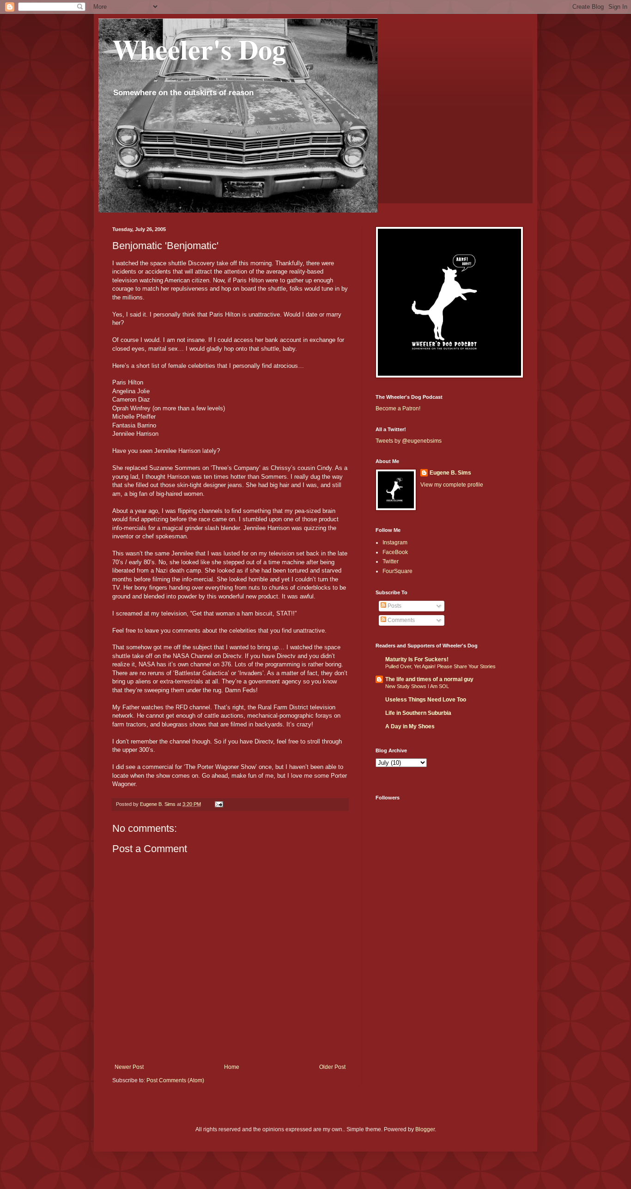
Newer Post (129, 1067)
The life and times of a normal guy (429, 679)
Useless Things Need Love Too (425, 699)
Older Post (332, 1067)
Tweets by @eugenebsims (409, 441)
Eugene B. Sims (450, 473)
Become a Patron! (398, 408)
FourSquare (397, 571)
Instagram (394, 542)
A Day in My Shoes (410, 726)
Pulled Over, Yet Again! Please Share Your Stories (440, 666)
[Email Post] (218, 804)
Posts (393, 606)
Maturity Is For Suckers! (417, 659)
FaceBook (395, 552)
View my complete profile (451, 485)
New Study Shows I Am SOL (417, 686)
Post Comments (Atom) (175, 1080)
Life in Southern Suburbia (418, 713)
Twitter (390, 561)
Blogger (425, 1129)
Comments (400, 620)
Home (231, 1067)
